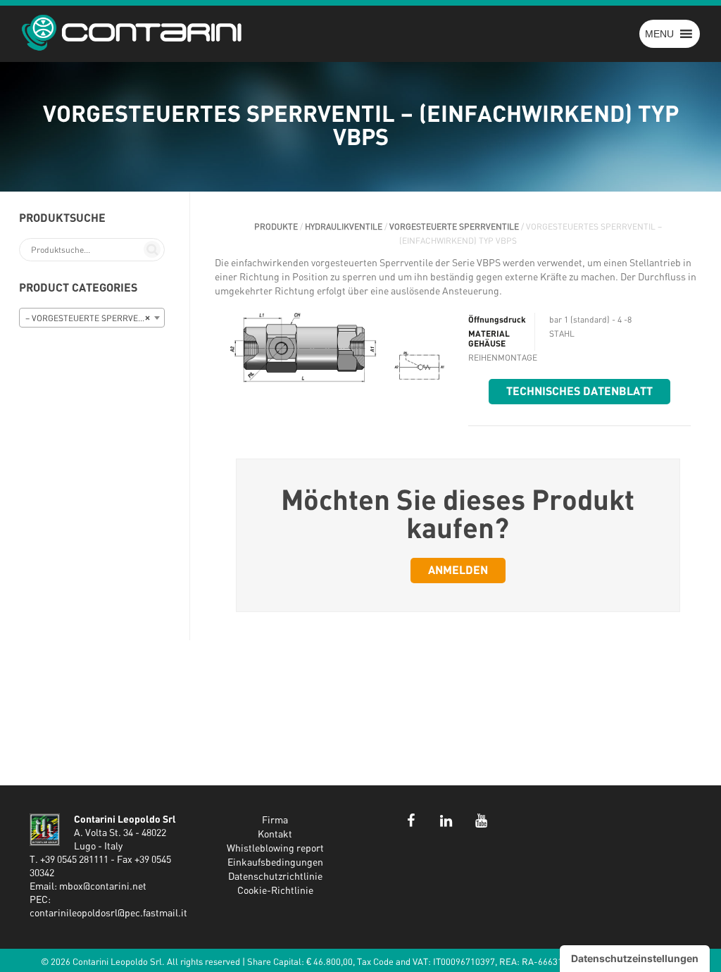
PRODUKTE (276, 227)
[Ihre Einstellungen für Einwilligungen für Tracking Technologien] (635, 958)
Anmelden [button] (458, 570)
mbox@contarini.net (102, 887)
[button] (659, 34)
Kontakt (275, 835)
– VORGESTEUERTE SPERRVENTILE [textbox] (93, 318)
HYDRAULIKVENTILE (343, 227)
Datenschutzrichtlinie (275, 877)
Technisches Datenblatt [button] (579, 391)
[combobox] (92, 318)
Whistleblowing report (275, 849)
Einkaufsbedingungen (275, 863)
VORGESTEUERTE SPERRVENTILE (454, 227)
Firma (275, 820)
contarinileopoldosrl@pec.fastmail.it (108, 913)
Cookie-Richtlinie (275, 891)
